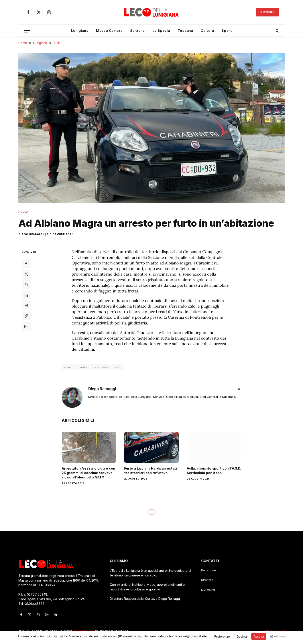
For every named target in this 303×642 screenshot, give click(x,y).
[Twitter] (26, 274)
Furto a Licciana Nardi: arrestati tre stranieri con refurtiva (150, 470)
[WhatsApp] (26, 284)
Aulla (23, 211)
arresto (69, 367)
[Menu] (27, 31)
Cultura (207, 30)
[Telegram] (26, 305)
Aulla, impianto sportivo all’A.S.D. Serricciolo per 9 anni (214, 470)
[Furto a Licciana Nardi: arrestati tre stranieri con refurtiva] (151, 447)
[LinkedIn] (26, 295)
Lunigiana (80, 30)
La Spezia (161, 30)
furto (117, 367)
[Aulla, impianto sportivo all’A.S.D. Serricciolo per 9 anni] (214, 447)
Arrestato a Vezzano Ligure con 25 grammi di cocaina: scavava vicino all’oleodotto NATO (88, 473)
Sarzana (137, 30)
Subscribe (267, 12)
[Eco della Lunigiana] (151, 12)
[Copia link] (26, 316)
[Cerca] (277, 31)
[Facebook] (26, 263)
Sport (227, 30)
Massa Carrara (109, 30)
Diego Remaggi (31, 234)
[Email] (26, 326)
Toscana (185, 30)
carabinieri (101, 367)
